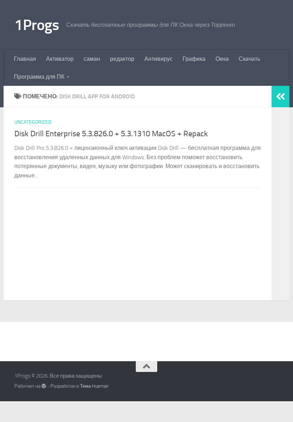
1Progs (36, 25)
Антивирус (158, 58)
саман (92, 58)
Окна (222, 58)
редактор (122, 58)
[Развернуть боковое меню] (280, 96)
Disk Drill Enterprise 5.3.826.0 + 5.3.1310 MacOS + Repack (111, 133)
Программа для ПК (39, 76)
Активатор (60, 58)
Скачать (249, 58)
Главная (25, 58)
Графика (194, 58)
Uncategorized (32, 122)
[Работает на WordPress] (43, 386)
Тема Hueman (94, 386)
